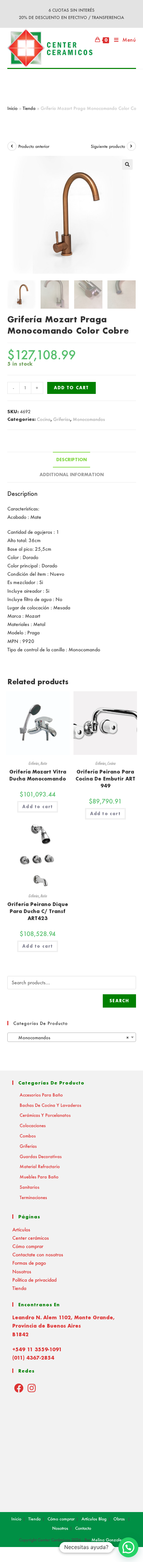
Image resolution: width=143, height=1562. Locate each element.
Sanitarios (29, 1187)
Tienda (29, 108)
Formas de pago (29, 1263)
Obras (119, 1518)
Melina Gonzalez (107, 1539)
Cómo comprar (27, 1246)
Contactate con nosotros (37, 1254)
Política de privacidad (34, 1280)
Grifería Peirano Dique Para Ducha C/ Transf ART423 (37, 911)
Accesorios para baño (41, 1094)
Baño (43, 763)
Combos (28, 1135)
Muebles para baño (39, 1176)
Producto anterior (33, 146)
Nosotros (21, 1271)
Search (119, 1000)
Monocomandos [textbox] (69, 1037)
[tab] (71, 459)
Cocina (44, 419)
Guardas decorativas (41, 1156)
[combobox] (71, 1037)
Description (71, 459)
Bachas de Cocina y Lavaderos (50, 1105)
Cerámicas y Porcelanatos (45, 1115)
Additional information (72, 474)
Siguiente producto (108, 146)
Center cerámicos (30, 1238)
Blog (102, 1518)
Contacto (83, 1528)
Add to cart (71, 387)
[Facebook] (19, 1388)
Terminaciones (33, 1197)
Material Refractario (40, 1166)
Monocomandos (89, 419)
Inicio (12, 108)
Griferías (61, 419)
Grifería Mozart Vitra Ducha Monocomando (37, 775)
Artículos (21, 1229)
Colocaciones (33, 1125)
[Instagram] (32, 1388)
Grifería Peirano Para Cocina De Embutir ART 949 (105, 779)
